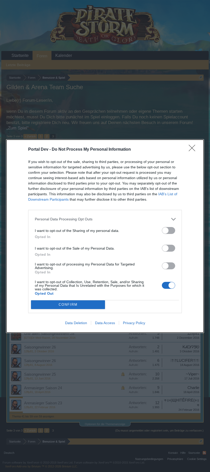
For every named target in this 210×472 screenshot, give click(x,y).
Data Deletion (76, 323)
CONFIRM (68, 304)
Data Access (105, 323)
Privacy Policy (134, 323)
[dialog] (105, 236)
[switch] (168, 230)
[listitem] (105, 219)
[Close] (193, 150)
